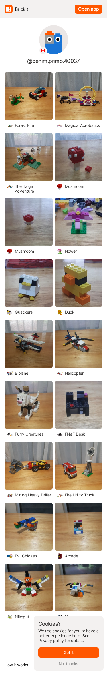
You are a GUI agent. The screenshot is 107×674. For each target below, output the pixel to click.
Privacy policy (51, 640)
